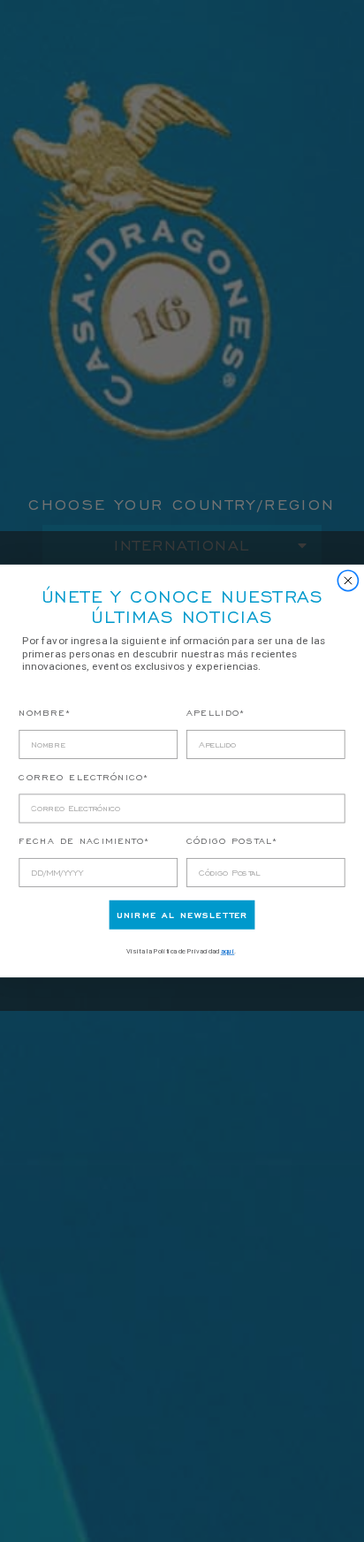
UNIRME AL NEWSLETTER (182, 914)
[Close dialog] (348, 580)
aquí (228, 950)
